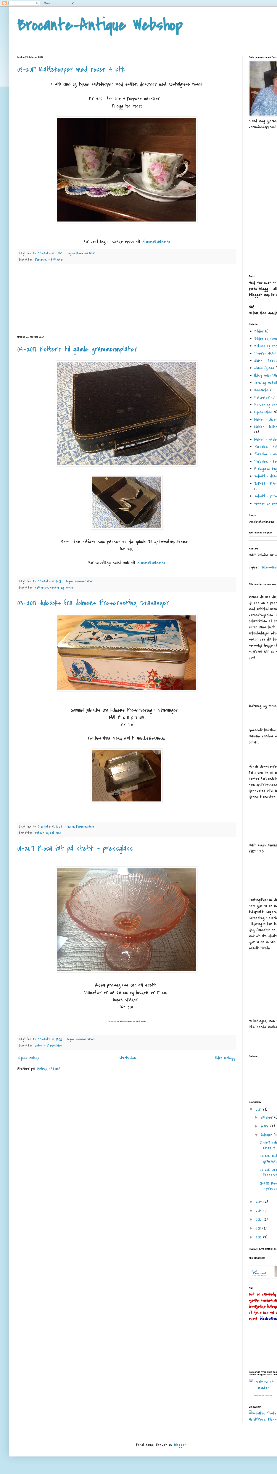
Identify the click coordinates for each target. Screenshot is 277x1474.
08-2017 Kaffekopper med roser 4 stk (71, 69)
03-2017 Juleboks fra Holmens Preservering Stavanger (93, 603)
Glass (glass (264, 368)
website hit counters (263, 1396)
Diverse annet (265, 353)
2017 (259, 1110)
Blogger (180, 1445)
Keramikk (261, 390)
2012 (260, 1219)
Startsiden (127, 1058)
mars (265, 1126)
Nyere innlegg (29, 1058)
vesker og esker (61, 587)
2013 (259, 1211)
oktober (267, 1117)
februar (267, 1135)
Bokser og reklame (48, 832)
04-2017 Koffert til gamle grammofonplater (77, 349)
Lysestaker (263, 412)
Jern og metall (265, 383)
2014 (259, 1202)
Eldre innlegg (225, 1058)
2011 (259, 1228)
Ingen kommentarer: (82, 253)
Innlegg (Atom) (48, 1068)
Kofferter (41, 587)
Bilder (258, 331)
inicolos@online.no (156, 241)
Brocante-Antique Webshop (100, 25)
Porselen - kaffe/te (49, 259)
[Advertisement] (126, 300)
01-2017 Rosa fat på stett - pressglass (75, 848)
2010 (259, 1237)
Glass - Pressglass (48, 1045)
